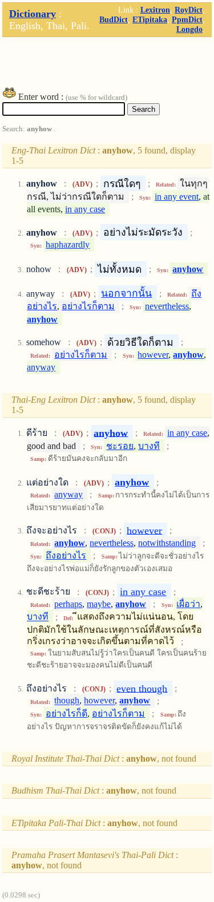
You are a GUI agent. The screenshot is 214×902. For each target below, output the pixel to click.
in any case (85, 209)
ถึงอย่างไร (66, 555)
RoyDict (189, 9)
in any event (177, 196)
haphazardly (68, 244)
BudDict (113, 19)
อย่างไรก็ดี (66, 713)
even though (141, 688)
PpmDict (187, 19)
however (153, 354)
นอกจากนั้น (126, 293)
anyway (41, 367)
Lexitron (155, 9)
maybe (99, 604)
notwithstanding (167, 543)
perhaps (68, 604)
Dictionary (32, 13)
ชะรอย (120, 446)
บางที (149, 446)
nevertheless (167, 306)
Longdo (189, 29)
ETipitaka (149, 19)
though (66, 701)
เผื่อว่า (188, 604)
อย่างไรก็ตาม (88, 306)
